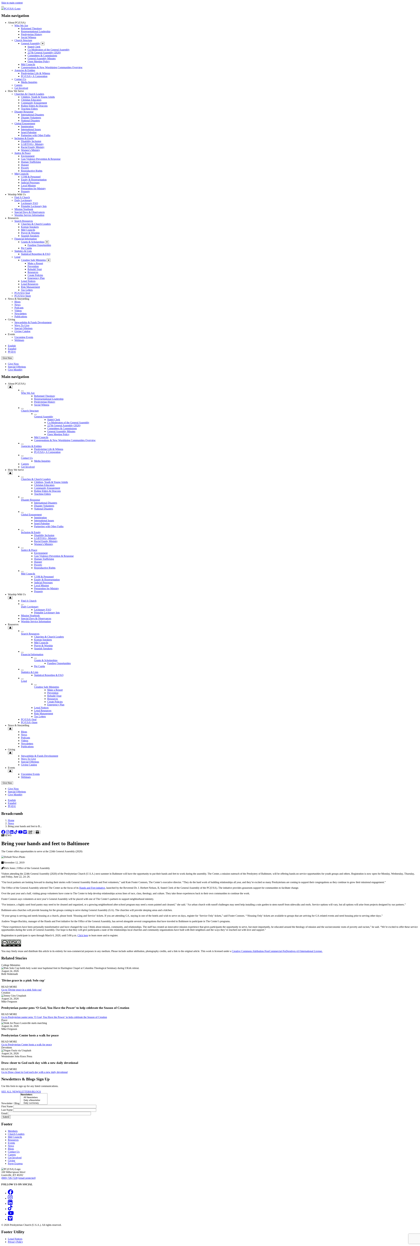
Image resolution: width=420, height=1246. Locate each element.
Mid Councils (28, 64)
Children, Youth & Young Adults (38, 97)
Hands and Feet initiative (92, 887)
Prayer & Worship (30, 232)
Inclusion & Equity (24, 138)
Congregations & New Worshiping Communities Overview (52, 67)
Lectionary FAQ (29, 203)
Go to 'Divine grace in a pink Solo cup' (21, 989)
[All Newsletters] (33, 1097)
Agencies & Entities (24, 70)
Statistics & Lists (23, 251)
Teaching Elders (29, 108)
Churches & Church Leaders (29, 94)
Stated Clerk (34, 46)
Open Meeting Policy (39, 61)
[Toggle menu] (2, 6)
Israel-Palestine (29, 132)
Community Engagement (34, 102)
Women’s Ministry (30, 150)
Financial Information (25, 238)
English (12, 345)
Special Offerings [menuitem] (17, 366)
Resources (33, 272)
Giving (11, 1160)
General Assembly (30, 43)
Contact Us (20, 79)
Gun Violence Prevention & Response (41, 159)
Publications (20, 316)
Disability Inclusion (31, 141)
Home (11, 820)
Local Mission (28, 185)
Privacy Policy (15, 1241)
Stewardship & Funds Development (33, 322)
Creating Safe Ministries (33, 260)
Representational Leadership (35, 31)
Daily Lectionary (23, 200)
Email (4, 1113)
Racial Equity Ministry (32, 147)
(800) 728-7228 (9, 1178)
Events (11, 1142)
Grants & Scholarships (32, 241)
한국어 (12, 351)
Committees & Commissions (42, 55)
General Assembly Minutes (42, 58)
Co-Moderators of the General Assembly (49, 49)
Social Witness (28, 37)
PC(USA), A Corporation (34, 76)
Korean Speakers (30, 227)
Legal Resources (29, 284)
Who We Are (21, 25)
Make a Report (35, 263)
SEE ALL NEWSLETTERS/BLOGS (21, 1091)
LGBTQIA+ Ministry (32, 144)
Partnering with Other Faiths (35, 135)
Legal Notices (28, 281)
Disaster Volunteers (31, 117)
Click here (82, 935)
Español (12, 348)
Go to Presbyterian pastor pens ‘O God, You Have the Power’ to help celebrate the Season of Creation (54, 1017)
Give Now (7, 358)
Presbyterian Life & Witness (35, 73)
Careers (18, 85)
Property (25, 191)
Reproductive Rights (31, 170)
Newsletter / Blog (10, 1103)
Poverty (25, 167)
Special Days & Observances (29, 212)
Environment (27, 156)
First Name (7, 1106)
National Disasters (30, 120)
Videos (18, 310)
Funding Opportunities (39, 245)
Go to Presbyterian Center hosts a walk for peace (26, 1044)
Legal (17, 257)
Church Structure (23, 40)
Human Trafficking (31, 162)
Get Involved (21, 88)
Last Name (7, 1109)
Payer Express (15, 1163)
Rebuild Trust (35, 269)
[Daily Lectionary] (33, 1103)
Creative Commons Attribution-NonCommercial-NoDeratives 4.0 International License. (277, 951)
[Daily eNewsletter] (33, 1100)
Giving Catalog (22, 331)
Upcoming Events (23, 337)
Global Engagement (24, 123)
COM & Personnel (31, 176)
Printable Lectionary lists (34, 206)
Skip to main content (12, 2)
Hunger (25, 164)
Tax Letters (27, 290)
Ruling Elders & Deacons (34, 105)
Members (13, 1131)
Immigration (27, 126)
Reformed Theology (31, 28)
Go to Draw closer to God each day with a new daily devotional (34, 1072)
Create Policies (35, 275)
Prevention (33, 266)
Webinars (19, 340)
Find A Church (22, 197)
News (17, 304)
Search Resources (23, 221)
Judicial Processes (30, 182)
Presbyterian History (31, 34)
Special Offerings (23, 328)
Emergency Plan (36, 278)
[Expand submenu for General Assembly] (43, 43)
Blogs (17, 301)
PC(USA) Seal (22, 292)
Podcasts (18, 307)
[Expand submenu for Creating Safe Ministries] (49, 260)
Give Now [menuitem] (13, 363)
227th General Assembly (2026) (44, 52)
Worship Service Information (29, 215)
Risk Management (30, 287)
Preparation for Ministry (33, 188)
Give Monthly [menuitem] (15, 369)
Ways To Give (21, 325)
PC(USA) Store (22, 295)
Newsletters (20, 313)
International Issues (31, 129)
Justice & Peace (22, 153)
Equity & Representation (34, 179)
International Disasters (32, 114)
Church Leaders (16, 1134)
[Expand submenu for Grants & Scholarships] (47, 242)
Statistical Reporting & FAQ (35, 254)
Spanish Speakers (30, 235)
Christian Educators (31, 99)
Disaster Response (23, 111)
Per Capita (26, 248)
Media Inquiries (29, 82)
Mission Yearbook (23, 209)
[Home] (11, 8)
